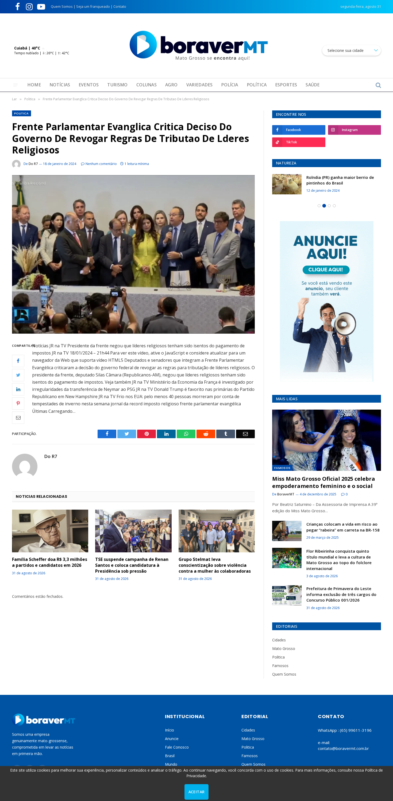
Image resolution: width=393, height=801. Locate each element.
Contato (119, 6)
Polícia (229, 85)
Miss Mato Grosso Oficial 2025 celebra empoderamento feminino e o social (323, 482)
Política (257, 85)
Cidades (279, 639)
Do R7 (33, 163)
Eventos (89, 85)
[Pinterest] (18, 403)
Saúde (312, 85)
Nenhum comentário (101, 163)
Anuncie (172, 738)
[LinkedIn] (18, 389)
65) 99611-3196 (356, 730)
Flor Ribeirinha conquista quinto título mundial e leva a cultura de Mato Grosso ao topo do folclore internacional (339, 559)
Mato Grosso (283, 648)
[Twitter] (18, 375)
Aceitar (196, 791)
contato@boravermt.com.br (343, 748)
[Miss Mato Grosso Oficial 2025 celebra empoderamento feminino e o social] (326, 440)
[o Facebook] (18, 361)
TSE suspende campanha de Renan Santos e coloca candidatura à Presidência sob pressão (131, 565)
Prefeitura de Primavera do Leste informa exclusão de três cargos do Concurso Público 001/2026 (341, 594)
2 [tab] (324, 205)
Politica (21, 113)
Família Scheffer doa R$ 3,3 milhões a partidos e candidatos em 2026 (49, 562)
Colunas (146, 85)
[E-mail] (18, 417)
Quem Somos (62, 6)
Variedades (199, 85)
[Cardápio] (15, 85)
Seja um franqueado (93, 6)
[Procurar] (378, 85)
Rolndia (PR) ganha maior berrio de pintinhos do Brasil (340, 180)
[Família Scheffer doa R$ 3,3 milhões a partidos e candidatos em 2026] (50, 531)
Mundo (171, 764)
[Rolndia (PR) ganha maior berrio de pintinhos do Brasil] (287, 184)
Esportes (286, 85)
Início (169, 730)
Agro (171, 85)
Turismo (117, 85)
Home (34, 85)
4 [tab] (334, 205)
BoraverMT (285, 494)
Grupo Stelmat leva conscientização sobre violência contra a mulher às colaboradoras (215, 565)
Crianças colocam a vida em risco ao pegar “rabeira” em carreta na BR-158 (343, 526)
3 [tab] (329, 205)
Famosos (282, 468)
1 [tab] (319, 205)
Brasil (170, 755)
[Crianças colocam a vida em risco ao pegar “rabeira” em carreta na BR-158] (287, 531)
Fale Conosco (177, 747)
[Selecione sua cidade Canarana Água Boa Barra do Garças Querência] (351, 50)
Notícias (59, 85)
